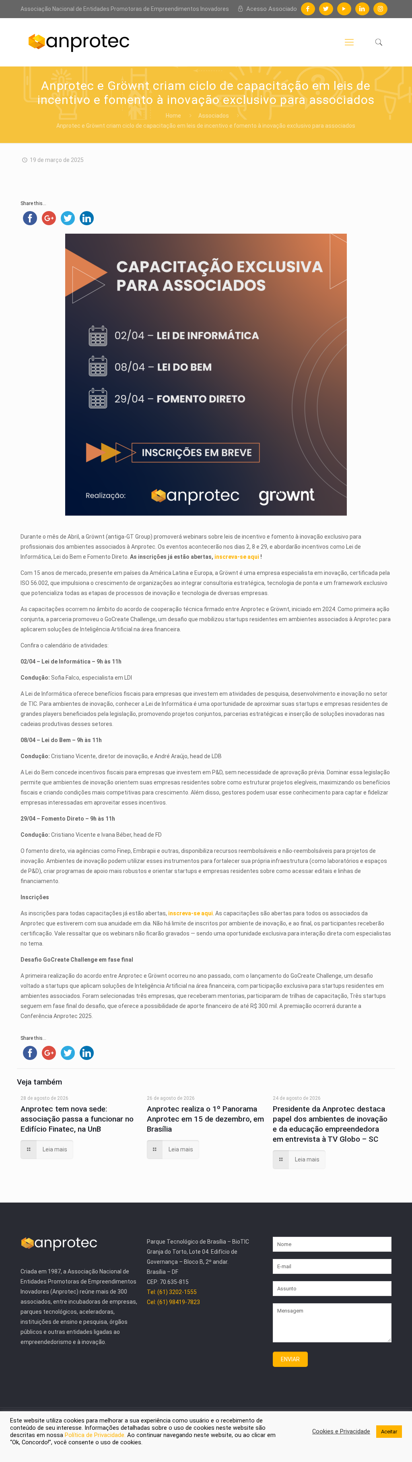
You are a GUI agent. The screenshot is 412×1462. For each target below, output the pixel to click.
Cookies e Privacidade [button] (340, 1431)
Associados (213, 115)
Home (173, 115)
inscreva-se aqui (208, 557)
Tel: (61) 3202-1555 (172, 1272)
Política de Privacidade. (59, 1434)
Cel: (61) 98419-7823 (174, 1282)
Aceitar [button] (389, 1431)
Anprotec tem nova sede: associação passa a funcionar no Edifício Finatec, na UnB (78, 1099)
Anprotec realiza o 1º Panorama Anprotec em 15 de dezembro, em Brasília (206, 1099)
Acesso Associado (272, 8)
